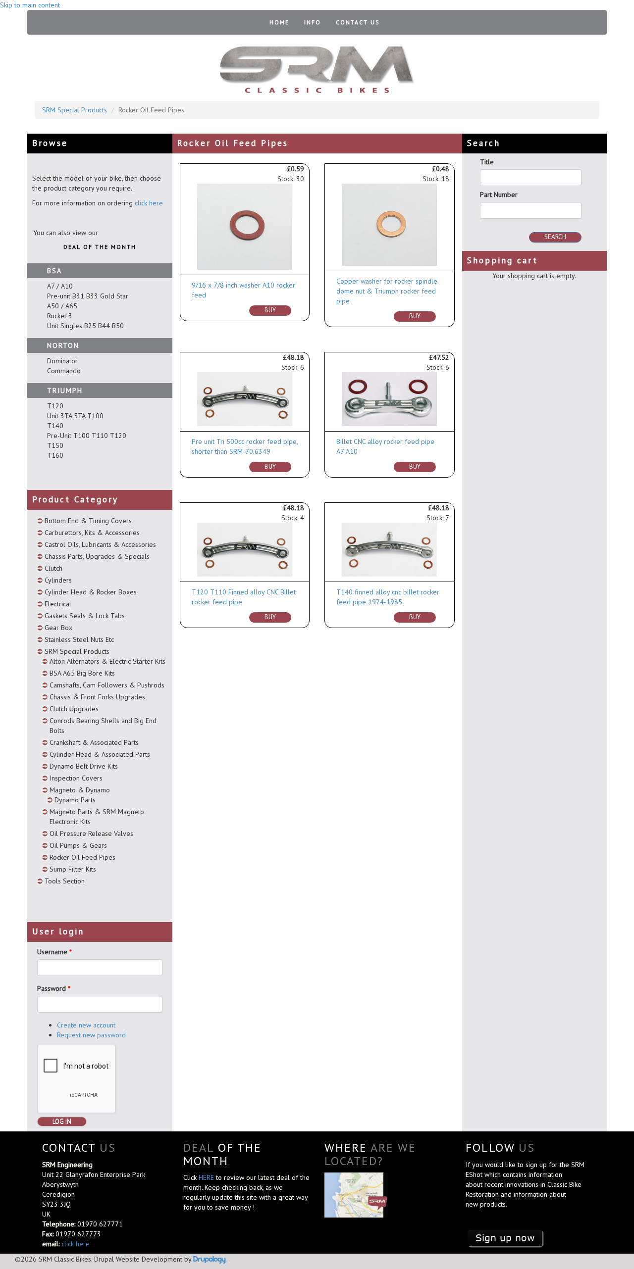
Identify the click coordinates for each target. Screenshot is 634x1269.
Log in (62, 1121)
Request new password (91, 1034)
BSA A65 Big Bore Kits (82, 673)
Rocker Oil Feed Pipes (82, 857)
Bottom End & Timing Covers (88, 520)
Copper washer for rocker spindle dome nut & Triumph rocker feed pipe (386, 291)
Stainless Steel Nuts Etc (79, 639)
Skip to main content (30, 4)
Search (555, 237)
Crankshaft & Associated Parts (94, 742)
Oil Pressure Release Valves (91, 833)
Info (312, 22)
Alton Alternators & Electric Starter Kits (107, 661)
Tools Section (65, 881)
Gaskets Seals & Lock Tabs (85, 615)
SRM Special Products (74, 109)
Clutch (53, 568)
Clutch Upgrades (74, 708)
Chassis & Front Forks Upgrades (97, 696)
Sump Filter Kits (73, 869)
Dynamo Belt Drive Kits (84, 766)
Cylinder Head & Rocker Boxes (91, 591)
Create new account (86, 1025)
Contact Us (358, 22)
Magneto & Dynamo (80, 789)
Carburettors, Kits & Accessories (92, 532)
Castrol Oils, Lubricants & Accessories (100, 544)
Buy (270, 310)
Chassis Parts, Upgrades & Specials (97, 556)
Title (487, 161)
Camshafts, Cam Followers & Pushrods (107, 685)
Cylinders (58, 580)
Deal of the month (99, 246)
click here (149, 202)
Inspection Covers (76, 778)
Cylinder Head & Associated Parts (100, 754)
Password (53, 988)
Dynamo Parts (75, 799)
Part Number (499, 194)
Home (279, 22)
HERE (207, 1177)
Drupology (209, 1259)
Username (54, 951)
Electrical (58, 603)
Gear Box (58, 627)
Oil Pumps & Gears (78, 845)
